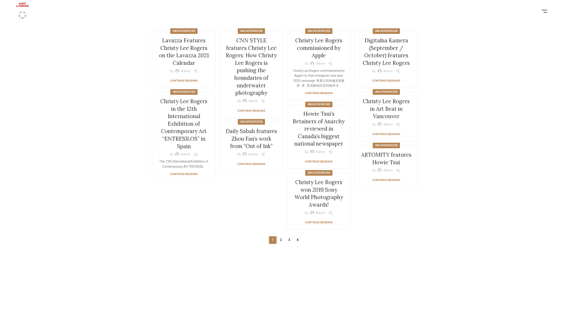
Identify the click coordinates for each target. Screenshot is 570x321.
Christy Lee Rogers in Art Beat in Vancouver (386, 109)
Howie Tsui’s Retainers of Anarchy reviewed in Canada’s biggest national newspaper (319, 128)
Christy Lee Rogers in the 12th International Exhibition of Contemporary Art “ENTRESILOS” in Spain (183, 124)
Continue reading (184, 80)
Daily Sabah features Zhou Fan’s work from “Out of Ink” (251, 139)
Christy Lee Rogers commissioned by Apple (318, 48)
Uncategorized (184, 31)
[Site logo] (22, 11)
